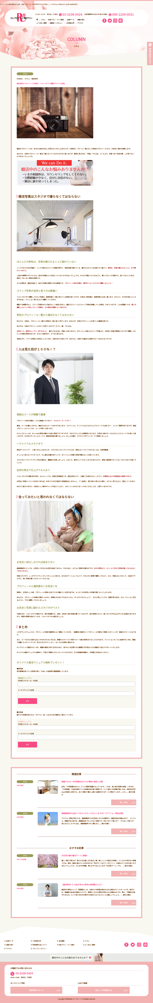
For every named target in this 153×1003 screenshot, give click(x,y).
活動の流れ (81, 20)
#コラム (27, 79)
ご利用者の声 (70, 23)
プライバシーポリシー (39, 948)
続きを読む (105, 823)
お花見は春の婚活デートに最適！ (75, 855)
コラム (43, 20)
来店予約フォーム (36, 990)
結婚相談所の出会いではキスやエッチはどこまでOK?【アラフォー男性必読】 (93, 813)
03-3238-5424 (24, 973)
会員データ (70, 20)
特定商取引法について (39, 945)
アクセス (80, 23)
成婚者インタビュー (56, 23)
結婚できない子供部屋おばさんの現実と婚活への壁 (82, 781)
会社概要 (61, 941)
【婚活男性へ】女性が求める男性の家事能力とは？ (82, 884)
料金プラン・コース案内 (56, 20)
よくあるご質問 (42, 23)
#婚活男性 (34, 79)
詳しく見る (124, 802)
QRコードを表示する (103, 990)
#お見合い (20, 79)
